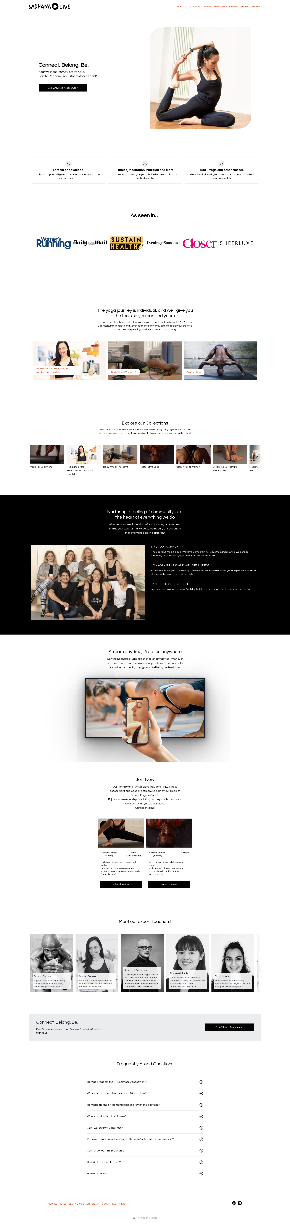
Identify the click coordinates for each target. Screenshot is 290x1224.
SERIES (63, 1204)
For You (182, 6)
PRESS (122, 1204)
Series (207, 6)
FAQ (114, 1204)
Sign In (244, 6)
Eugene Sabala (149, 795)
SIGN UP (106, 1204)
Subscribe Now (121, 884)
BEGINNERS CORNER (225, 6)
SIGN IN (95, 1204)
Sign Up (255, 6)
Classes (195, 6)
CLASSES (52, 1204)
